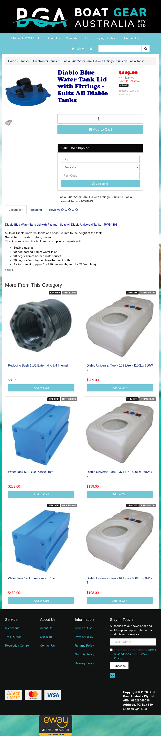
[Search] (146, 48)
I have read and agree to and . (135, 654)
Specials (71, 38)
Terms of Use (83, 628)
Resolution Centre (17, 645)
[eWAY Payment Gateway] (55, 725)
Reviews (55, 209)
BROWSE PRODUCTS (26, 38)
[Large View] (8, 122)
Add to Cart (102, 129)
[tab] (16, 209)
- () (78, 48)
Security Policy (84, 654)
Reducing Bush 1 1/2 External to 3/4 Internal (38, 365)
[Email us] (112, 675)
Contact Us (131, 38)
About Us (54, 38)
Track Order (13, 636)
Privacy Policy (84, 636)
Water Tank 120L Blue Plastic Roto (31, 578)
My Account (12, 628)
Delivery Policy (84, 663)
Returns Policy (84, 645)
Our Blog (46, 636)
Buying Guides (106, 38)
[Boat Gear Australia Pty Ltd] (80, 16)
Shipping (36, 209)
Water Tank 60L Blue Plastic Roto (30, 472)
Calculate (101, 183)
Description (15, 209)
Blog (86, 38)
